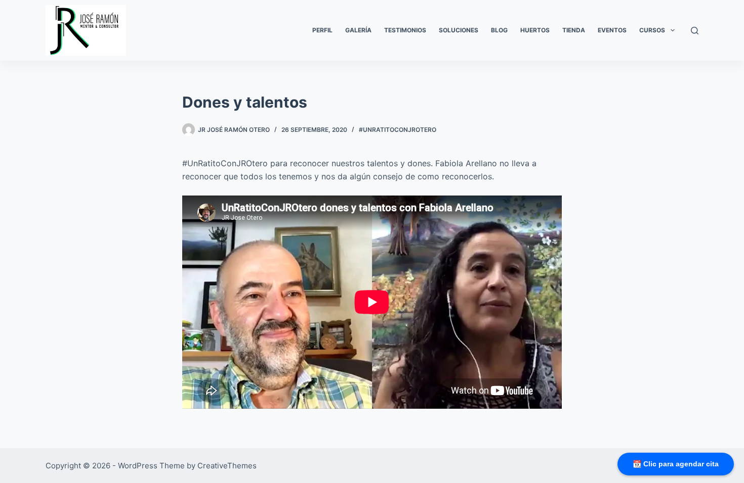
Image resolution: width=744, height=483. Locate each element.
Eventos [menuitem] (612, 30)
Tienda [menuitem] (573, 30)
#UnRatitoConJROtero (397, 129)
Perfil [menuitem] (322, 30)
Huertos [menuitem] (535, 30)
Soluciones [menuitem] (458, 30)
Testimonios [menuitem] (405, 30)
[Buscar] (694, 30)
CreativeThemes (227, 465)
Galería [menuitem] (358, 30)
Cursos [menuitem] (652, 30)
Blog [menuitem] (499, 30)
